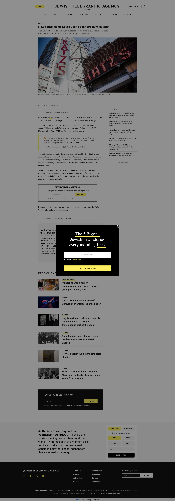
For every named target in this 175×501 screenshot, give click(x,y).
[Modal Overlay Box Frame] (87, 250)
